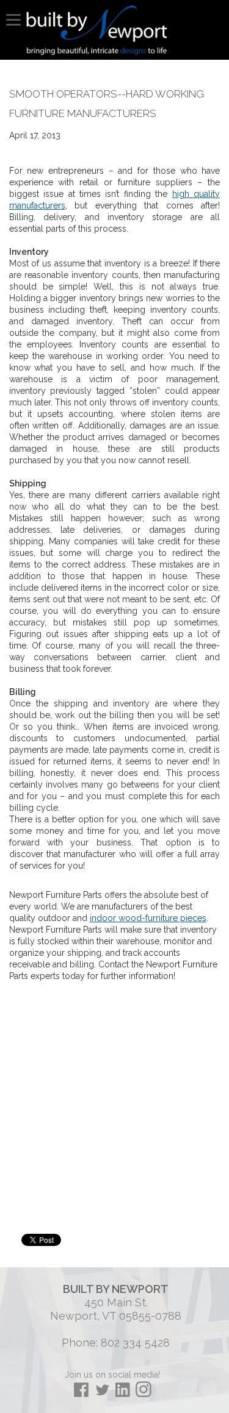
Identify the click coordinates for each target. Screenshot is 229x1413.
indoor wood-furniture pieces (148, 918)
